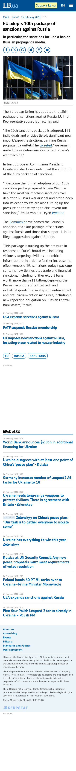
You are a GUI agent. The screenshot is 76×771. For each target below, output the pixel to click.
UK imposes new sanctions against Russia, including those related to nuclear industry (34, 340)
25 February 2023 (30, 17)
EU (6, 356)
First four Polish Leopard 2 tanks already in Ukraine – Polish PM (37, 613)
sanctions (38, 356)
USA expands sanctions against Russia (31, 317)
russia (19, 356)
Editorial (8, 641)
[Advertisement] (38, 397)
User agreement (12, 649)
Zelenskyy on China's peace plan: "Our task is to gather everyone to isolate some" (36, 522)
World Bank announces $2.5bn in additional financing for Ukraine (38, 444)
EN (63, 5)
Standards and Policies (17, 645)
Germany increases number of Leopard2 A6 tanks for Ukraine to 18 (37, 479)
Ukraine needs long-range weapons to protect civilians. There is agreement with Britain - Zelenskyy (36, 500)
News (15, 17)
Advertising (10, 633)
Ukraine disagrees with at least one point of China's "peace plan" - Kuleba (38, 462)
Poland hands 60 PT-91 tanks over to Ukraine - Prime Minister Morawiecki (32, 582)
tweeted (46, 145)
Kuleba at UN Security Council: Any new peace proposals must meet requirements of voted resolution (36, 562)
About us (8, 629)
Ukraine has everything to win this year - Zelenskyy (35, 541)
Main (6, 17)
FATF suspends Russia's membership (30, 327)
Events (7, 637)
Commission (18, 222)
